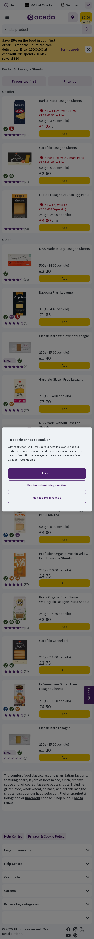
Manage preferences (47, 498)
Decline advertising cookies (47, 485)
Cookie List (27, 460)
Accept (47, 473)
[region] (46, 470)
